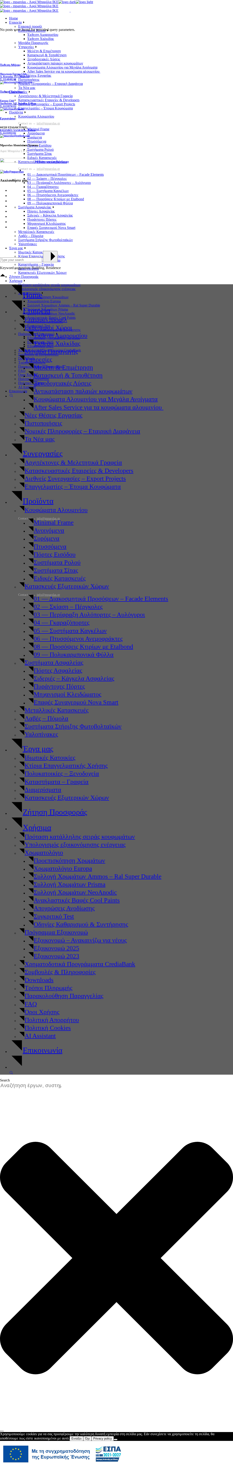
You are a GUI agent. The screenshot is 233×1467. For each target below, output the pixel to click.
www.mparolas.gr (57, 161)
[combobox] (33, 1085)
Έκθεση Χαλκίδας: (11, 91)
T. (8, 132)
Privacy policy (102, 1438)
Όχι (87, 1438)
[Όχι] (115, 1439)
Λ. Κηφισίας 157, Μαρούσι (14, 76)
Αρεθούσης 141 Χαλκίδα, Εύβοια (18, 103)
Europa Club (7, 100)
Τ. (1, 79)
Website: (40, 161)
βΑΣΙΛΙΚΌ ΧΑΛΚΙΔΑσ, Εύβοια (17, 130)
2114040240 (9, 79)
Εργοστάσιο (7, 118)
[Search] (2, 1431)
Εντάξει (76, 1438)
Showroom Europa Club (13, 73)
